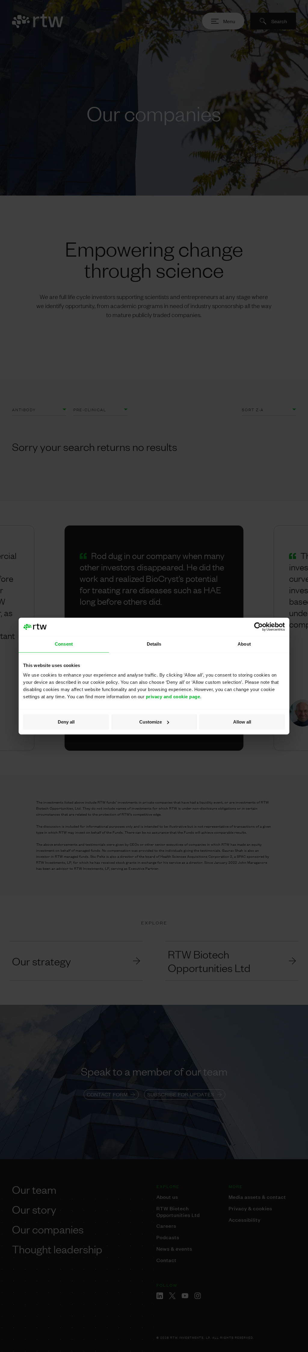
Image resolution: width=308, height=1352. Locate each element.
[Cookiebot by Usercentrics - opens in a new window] (258, 626)
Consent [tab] (64, 644)
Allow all (242, 721)
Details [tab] (154, 644)
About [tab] (244, 644)
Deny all (66, 721)
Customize (150, 721)
